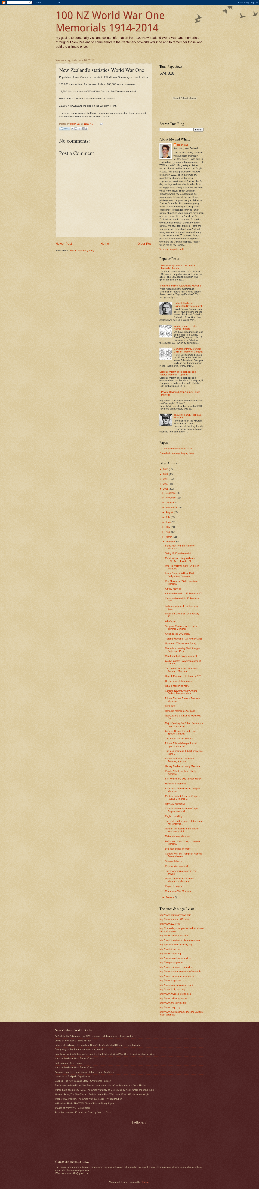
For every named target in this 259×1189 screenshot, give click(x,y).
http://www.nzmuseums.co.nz (174, 935)
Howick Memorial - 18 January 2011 (183, 676)
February (170, 541)
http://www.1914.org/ (169, 923)
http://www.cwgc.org (169, 1007)
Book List (170, 706)
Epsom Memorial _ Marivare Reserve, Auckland (179, 760)
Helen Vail (182, 145)
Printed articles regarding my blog (176, 453)
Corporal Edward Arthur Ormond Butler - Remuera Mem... (181, 692)
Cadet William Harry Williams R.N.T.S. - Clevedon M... (180, 559)
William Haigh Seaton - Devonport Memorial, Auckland (178, 267)
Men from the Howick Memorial (181, 656)
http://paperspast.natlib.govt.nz (175, 958)
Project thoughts (173, 886)
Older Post (144, 243)
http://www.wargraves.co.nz (173, 980)
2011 (166, 489)
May (168, 527)
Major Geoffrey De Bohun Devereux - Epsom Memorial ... (184, 724)
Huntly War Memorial (175, 783)
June (168, 522)
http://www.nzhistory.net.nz (173, 998)
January (170, 897)
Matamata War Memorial (177, 836)
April (168, 532)
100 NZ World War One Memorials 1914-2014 (110, 21)
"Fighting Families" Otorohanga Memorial (180, 285)
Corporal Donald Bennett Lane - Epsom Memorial (181, 732)
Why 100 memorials (175, 803)
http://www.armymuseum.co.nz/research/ (180, 971)
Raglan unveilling (173, 816)
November (171, 497)
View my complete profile (172, 249)
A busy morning (173, 588)
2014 (166, 474)
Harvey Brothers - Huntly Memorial (182, 766)
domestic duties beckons (178, 848)
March (169, 537)
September (172, 507)
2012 (166, 484)
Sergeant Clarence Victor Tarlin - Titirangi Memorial (181, 627)
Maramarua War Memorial (178, 891)
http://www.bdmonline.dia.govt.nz (176, 967)
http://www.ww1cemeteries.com (175, 994)
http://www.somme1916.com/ (174, 919)
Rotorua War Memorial (176, 866)
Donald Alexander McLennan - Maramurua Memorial (180, 880)
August (170, 512)
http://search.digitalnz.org (172, 989)
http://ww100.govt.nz (170, 949)
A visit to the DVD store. (177, 633)
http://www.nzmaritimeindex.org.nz (177, 976)
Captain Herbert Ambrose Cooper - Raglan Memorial (182, 809)
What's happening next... (177, 686)
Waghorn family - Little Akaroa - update (185, 327)
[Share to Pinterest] (86, 128)
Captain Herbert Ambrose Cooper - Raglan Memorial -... (182, 797)
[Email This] (73, 128)
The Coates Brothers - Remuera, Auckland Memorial (181, 670)
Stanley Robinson (174, 861)
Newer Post (64, 243)
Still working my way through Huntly (183, 778)
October (170, 502)
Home (104, 243)
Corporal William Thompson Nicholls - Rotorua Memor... (184, 855)
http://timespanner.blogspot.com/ (176, 985)
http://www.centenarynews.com (175, 915)
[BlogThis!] (76, 128)
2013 (166, 479)
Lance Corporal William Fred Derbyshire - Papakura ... (179, 574)
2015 (166, 469)
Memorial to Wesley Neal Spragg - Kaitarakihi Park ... (182, 649)
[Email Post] (101, 124)
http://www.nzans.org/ (170, 953)
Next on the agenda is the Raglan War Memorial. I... (182, 830)
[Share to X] (79, 128)
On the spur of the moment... (180, 681)
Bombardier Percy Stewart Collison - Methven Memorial (188, 350)
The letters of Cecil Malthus (179, 738)
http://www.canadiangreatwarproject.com (180, 940)
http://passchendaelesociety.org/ (176, 944)
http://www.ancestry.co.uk (172, 1003)
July (168, 517)
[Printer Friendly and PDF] (64, 129)
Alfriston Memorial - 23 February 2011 (184, 593)
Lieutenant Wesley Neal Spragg (181, 643)
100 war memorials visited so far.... (177, 448)
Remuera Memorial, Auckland (180, 711)
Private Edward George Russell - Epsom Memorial (181, 744)
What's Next (171, 621)
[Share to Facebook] (83, 128)
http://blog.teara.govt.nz (171, 962)
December (171, 493)
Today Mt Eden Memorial (178, 553)
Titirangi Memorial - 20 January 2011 (183, 638)
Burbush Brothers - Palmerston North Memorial (188, 304)
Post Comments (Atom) (82, 250)
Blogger (145, 1182)
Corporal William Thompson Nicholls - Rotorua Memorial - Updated (178, 373)
